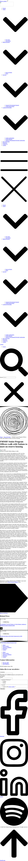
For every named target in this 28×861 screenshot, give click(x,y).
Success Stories (8, 72)
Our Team (7, 39)
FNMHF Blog (6, 621)
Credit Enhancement (9, 106)
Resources (5, 142)
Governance (8, 41)
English (4, 681)
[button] (14, 175)
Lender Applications (9, 138)
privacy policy (12, 686)
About (4, 645)
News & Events (6, 141)
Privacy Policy (6, 646)
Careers (4, 145)
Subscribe (2, 688)
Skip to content (3, 1)
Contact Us (5, 144)
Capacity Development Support (12, 105)
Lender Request (8, 139)
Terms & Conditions (7, 647)
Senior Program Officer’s (13, 582)
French (4, 682)
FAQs (6, 73)
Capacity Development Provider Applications (15, 140)
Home (1, 437)
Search (1, 377)
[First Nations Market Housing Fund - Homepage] (7, 6)
